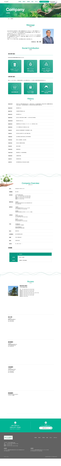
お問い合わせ (44, 1)
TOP (8, 18)
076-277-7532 (10, 444)
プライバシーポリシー (6, 456)
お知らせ (36, 1)
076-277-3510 (10, 445)
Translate (55, 2)
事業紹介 (24, 1)
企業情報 (19, 1)
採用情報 (28, 1)
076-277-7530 (15, 427)
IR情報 (32, 1)
